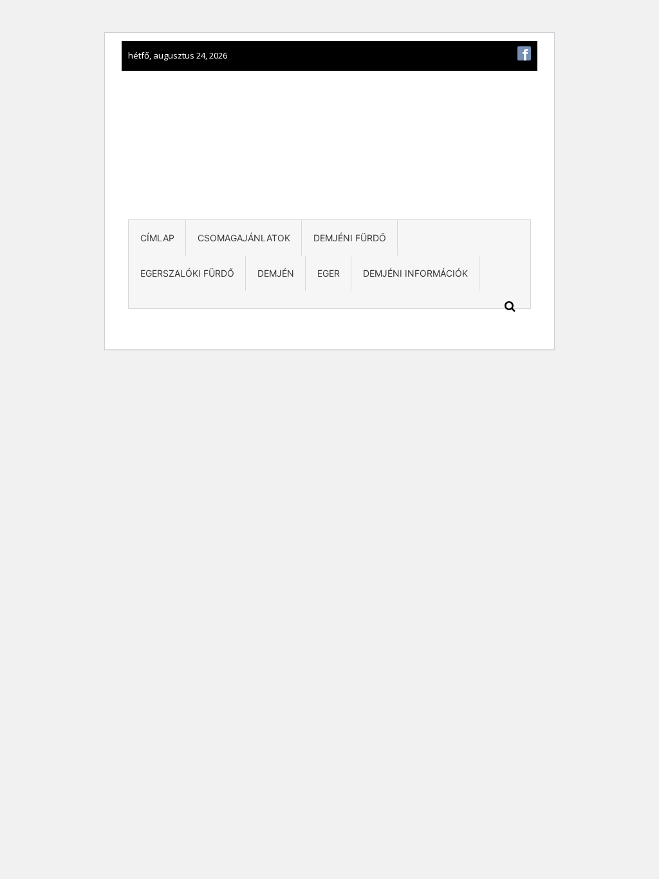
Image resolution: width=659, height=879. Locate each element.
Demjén (275, 273)
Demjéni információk (415, 273)
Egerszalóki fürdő (187, 273)
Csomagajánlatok (244, 237)
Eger (328, 273)
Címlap (157, 237)
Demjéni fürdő (349, 237)
